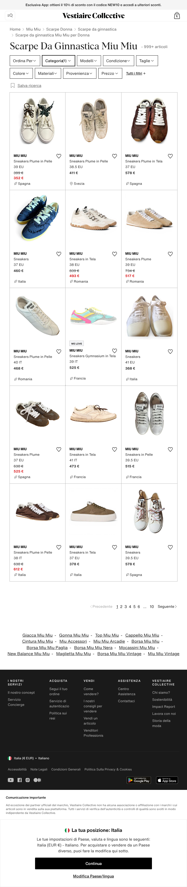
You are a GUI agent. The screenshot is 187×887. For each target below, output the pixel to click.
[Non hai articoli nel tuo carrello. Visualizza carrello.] (177, 15)
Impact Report (163, 706)
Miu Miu (33, 29)
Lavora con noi (164, 713)
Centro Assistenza (126, 691)
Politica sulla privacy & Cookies (108, 769)
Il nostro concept (21, 692)
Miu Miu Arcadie (109, 641)
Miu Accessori (73, 641)
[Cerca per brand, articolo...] (10, 15)
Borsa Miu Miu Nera (93, 648)
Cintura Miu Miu (37, 641)
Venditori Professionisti (94, 733)
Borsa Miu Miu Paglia (47, 648)
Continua (93, 863)
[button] (177, 15)
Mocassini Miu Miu (137, 648)
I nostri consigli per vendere (93, 706)
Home (15, 29)
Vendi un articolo (91, 721)
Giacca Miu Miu (37, 635)
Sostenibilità (162, 699)
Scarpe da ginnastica (97, 29)
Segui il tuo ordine (58, 691)
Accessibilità (17, 769)
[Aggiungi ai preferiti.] (59, 156)
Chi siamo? (161, 692)
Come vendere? (91, 691)
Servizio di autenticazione (61, 704)
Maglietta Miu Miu (73, 654)
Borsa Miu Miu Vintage (119, 654)
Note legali (38, 769)
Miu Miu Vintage (163, 654)
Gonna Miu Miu (74, 635)
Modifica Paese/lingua (93, 876)
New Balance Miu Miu (29, 654)
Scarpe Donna (59, 29)
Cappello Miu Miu (142, 635)
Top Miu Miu (107, 635)
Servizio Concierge (16, 702)
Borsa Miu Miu (145, 641)
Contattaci (126, 701)
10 (152, 606)
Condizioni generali (66, 769)
